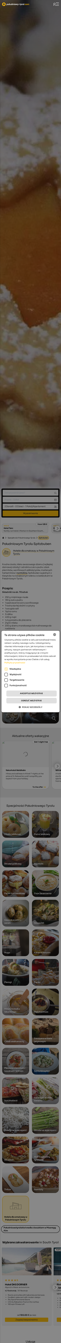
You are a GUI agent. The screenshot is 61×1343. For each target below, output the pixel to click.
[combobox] (54, 634)
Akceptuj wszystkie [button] (31, 693)
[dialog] (31, 671)
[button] (30, 707)
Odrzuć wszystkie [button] (31, 700)
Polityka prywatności (14, 662)
